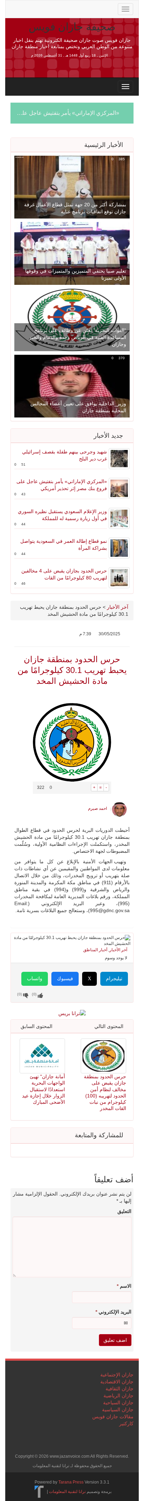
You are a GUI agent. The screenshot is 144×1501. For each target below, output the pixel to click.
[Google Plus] (48, 8)
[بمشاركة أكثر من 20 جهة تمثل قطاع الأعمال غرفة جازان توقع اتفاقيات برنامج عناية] (72, 187)
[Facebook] (37, 8)
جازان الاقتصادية (117, 1381)
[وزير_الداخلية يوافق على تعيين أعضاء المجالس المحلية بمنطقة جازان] (72, 386)
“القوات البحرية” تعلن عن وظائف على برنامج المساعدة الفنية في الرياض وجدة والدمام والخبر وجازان (77, 337)
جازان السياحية (118, 1402)
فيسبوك (65, 978)
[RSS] (14, 8)
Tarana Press (71, 1482)
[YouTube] (59, 8)
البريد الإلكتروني (113, 1312)
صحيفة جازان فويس (72, 26)
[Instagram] (70, 8)
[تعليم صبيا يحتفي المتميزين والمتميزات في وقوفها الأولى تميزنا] (72, 253)
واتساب (34, 978)
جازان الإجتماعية (117, 1374)
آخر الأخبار (117, 607)
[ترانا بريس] (39, 1491)
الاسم (124, 1286)
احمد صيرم (97, 808)
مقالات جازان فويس (113, 1416)
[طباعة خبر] (85, 787)
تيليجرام (114, 978)
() (19, 994)
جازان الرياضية (118, 1395)
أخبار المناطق (95, 949)
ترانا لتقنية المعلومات (67, 1491)
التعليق (124, 1211)
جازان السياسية (118, 1409)
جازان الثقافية (120, 1388)
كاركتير (126, 1423)
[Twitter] (25, 8)
